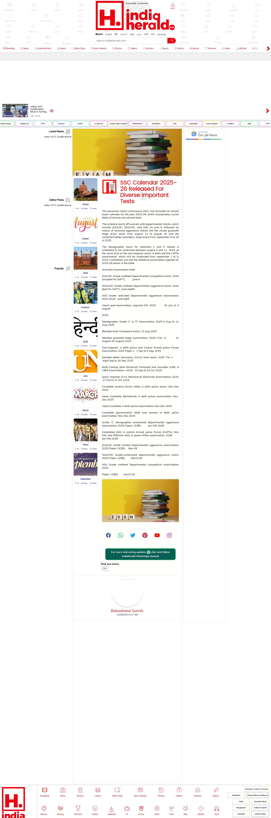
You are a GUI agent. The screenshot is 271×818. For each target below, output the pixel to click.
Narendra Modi (260, 801)
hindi (115, 331)
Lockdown (91, 124)
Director (54, 124)
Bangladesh (241, 808)
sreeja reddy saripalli (110, 124)
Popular (59, 269)
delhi (158, 253)
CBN (242, 124)
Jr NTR (72, 124)
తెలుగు (99, 34)
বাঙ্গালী (153, 34)
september (163, 237)
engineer (115, 376)
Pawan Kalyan (204, 124)
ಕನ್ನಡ (132, 34)
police (133, 347)
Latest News (56, 132)
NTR (35, 124)
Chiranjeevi (149, 124)
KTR (260, 124)
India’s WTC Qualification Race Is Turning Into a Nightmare (39, 109)
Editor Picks (57, 200)
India (241, 801)
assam (138, 435)
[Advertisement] (135, 81)
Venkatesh (236, 795)
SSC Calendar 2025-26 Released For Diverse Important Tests (148, 192)
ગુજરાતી (123, 34)
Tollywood (17, 124)
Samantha (186, 124)
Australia (241, 814)
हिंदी (116, 34)
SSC (105, 568)
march (127, 474)
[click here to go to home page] (135, 29)
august (139, 233)
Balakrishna (130, 124)
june (156, 227)
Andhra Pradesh (260, 808)
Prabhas (223, 124)
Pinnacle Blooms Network (258, 795)
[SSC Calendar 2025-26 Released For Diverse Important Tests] (127, 175)
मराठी (146, 34)
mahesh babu (260, 814)
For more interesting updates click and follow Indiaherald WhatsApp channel (140, 554)
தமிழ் (139, 34)
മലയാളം (161, 34)
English (108, 34)
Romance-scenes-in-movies (256, 789)
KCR (167, 124)
